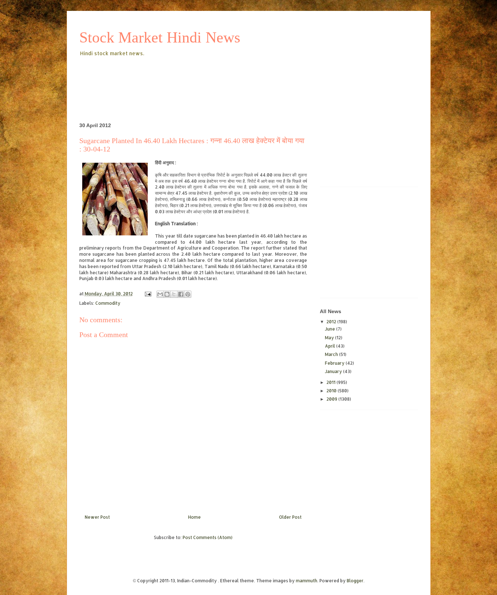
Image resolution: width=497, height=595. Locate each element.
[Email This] (160, 294)
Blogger (355, 580)
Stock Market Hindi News (159, 37)
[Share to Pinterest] (187, 294)
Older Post (290, 517)
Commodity (107, 303)
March (332, 354)
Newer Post (97, 517)
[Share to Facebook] (180, 294)
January (334, 371)
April (330, 346)
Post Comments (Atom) (207, 537)
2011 (331, 382)
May (330, 337)
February (335, 363)
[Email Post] (147, 293)
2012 (331, 321)
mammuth (306, 580)
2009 (332, 399)
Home (194, 517)
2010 (332, 390)
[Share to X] (174, 294)
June (330, 329)
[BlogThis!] (167, 294)
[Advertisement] (211, 77)
